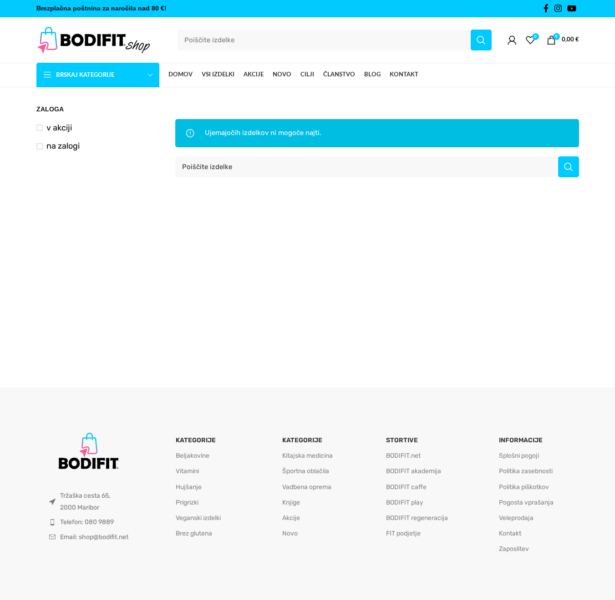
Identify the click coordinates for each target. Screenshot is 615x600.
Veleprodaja (516, 518)
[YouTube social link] (571, 8)
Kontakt (510, 533)
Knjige (291, 502)
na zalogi (63, 146)
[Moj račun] (512, 40)
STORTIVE (402, 440)
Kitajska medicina (307, 456)
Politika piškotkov (524, 487)
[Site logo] (93, 40)
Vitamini (187, 471)
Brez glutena (194, 533)
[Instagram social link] (558, 8)
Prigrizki (187, 502)
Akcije (291, 518)
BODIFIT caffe (406, 487)
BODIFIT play (404, 502)
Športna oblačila (305, 471)
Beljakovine (192, 456)
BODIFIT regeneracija (417, 518)
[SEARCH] (481, 40)
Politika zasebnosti (526, 471)
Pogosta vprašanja (526, 502)
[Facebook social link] (546, 8)
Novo (290, 533)
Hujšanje (189, 487)
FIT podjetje (403, 533)
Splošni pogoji (519, 456)
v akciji (59, 128)
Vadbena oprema (306, 487)
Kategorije (196, 440)
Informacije (521, 440)
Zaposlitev (514, 549)
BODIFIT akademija (413, 471)
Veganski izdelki (198, 518)
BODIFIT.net (403, 456)
